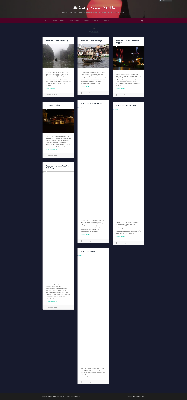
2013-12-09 (120, 243)
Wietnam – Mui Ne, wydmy (92, 103)
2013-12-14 (85, 241)
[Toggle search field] (142, 20)
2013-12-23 (85, 93)
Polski (163, 0)
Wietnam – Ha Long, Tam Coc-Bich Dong (58, 167)
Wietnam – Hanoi (88, 251)
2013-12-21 (120, 95)
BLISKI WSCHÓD (74, 21)
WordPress (77, 396)
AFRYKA (86, 21)
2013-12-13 (50, 155)
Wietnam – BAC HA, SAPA (126, 105)
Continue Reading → (51, 88)
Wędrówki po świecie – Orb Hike (55, 396)
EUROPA (96, 21)
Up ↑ (143, 396)
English (106, 21)
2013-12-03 (85, 382)
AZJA (45, 21)
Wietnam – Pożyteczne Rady (57, 41)
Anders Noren (137, 396)
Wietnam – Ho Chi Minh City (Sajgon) (127, 42)
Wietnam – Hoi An (53, 105)
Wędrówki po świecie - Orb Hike (93, 7)
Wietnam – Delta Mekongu (91, 41)
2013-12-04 (50, 307)
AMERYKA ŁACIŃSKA (58, 21)
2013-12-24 (50, 94)
